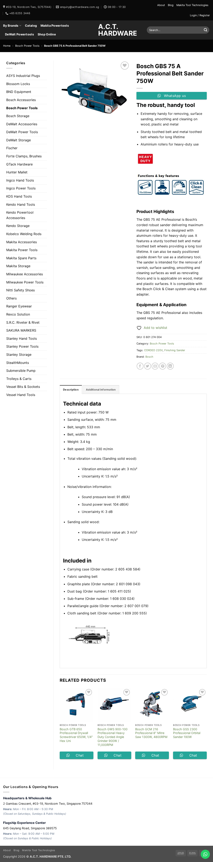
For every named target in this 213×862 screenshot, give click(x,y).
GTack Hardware (19, 164)
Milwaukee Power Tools (24, 282)
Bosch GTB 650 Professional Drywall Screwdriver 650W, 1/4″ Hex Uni (76, 735)
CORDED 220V (153, 350)
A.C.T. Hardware (106, 30)
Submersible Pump (21, 370)
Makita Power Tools (21, 250)
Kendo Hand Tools (20, 204)
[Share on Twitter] (147, 366)
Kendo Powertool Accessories (19, 215)
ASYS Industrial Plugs (23, 76)
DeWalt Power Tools (22, 132)
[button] (200, 15)
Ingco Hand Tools (20, 180)
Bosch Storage (17, 116)
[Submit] (205, 30)
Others (11, 298)
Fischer (11, 148)
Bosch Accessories (21, 100)
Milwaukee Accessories (24, 274)
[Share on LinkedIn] (170, 366)
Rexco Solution (18, 314)
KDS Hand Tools (19, 196)
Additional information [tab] (101, 389)
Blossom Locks (18, 84)
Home (6, 45)
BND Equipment (18, 92)
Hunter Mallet (16, 172)
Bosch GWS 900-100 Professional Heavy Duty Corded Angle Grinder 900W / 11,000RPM (113, 737)
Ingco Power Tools (21, 188)
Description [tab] (71, 389)
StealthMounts (17, 363)
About (161, 5)
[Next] (206, 725)
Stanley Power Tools (22, 346)
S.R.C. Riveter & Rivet (23, 322)
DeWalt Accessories (21, 124)
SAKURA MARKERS (21, 330)
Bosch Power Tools (27, 45)
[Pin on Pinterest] (162, 366)
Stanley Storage (18, 354)
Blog (170, 5)
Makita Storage (18, 266)
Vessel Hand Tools (20, 395)
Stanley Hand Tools (21, 338)
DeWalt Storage (18, 140)
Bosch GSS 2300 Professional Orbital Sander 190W (186, 733)
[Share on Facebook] (140, 366)
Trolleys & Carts (18, 379)
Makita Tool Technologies (192, 5)
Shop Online (47, 34)
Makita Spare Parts (21, 258)
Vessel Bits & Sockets (23, 387)
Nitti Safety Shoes (20, 290)
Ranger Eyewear (19, 306)
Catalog (31, 25)
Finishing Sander (174, 350)
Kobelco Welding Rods (23, 234)
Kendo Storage (18, 226)
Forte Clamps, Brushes (24, 156)
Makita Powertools (55, 25)
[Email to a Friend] (155, 366)
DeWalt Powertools (19, 34)
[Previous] (60, 725)
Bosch (149, 356)
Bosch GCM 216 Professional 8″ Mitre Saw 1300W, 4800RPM (151, 733)
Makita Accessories (21, 242)
